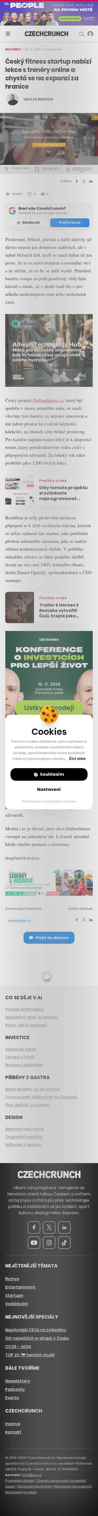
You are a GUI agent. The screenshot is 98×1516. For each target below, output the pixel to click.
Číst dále (77, 758)
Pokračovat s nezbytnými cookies (49, 801)
